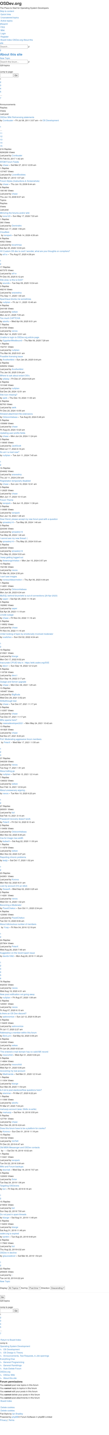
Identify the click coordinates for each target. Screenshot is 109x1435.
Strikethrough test (8, 700)
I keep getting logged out (11, 557)
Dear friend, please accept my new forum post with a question (29, 519)
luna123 (7, 216)
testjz (5, 860)
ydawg (6, 378)
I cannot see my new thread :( (14, 538)
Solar (14, 1179)
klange (15, 656)
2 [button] (0, 82)
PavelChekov (9, 908)
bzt (13, 812)
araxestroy (17, 292)
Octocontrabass (10, 416)
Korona (15, 879)
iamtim (6, 1236)
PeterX (7, 742)
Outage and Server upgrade (13, 681)
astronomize (8, 1016)
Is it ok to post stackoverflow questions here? (21, 1089)
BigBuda (16, 694)
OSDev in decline (8, 1252)
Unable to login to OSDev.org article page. (20, 337)
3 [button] (0, 85)
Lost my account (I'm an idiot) (13, 885)
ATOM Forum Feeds (9, 161)
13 (1, 139)
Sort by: (25, 1287)
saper (5, 598)
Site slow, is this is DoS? (11, 279)
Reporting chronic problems (13, 857)
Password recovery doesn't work (15, 818)
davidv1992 (8, 956)
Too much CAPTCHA (10, 318)
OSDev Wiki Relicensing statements (17, 117)
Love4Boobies (19, 174)
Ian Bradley (17, 1413)
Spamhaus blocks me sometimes (15, 298)
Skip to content (7, 11)
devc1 (6, 665)
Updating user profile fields (12, 432)
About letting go (7, 771)
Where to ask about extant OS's (15, 375)
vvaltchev (7, 637)
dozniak (6, 1169)
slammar (7, 1093)
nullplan (6, 302)
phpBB (15, 1416)
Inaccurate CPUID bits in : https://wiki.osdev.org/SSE (24, 662)
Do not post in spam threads (13, 1214)
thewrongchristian (11, 560)
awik (5, 397)
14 (1, 142)
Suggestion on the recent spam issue (17, 952)
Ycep (6, 927)
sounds (6, 283)
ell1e (5, 254)
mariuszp (7, 1112)
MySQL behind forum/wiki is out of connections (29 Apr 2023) (28, 595)
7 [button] (0, 98)
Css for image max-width (11, 837)
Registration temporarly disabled (15, 480)
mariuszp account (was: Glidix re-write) (18, 1109)
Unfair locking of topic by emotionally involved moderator (26, 633)
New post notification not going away (17, 994)
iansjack (8, 235)
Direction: (46, 1287)
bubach (6, 841)
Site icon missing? (8, 394)
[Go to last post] (26, 174)
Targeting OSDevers (9, 1185)
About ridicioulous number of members (18, 924)
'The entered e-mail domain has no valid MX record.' (24, 1051)
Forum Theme (6, 499)
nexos (15, 570)
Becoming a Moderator (10, 904)
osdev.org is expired (9, 1233)
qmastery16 (8, 522)
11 (1, 133)
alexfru (6, 321)
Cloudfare (4, 231)
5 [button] (0, 91)
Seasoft (6, 889)
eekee (15, 311)
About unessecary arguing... (13, 790)
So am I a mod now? (9, 452)
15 (1, 145)
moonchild (8, 1054)
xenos (15, 330)
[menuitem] (9, 17)
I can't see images (8, 576)
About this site (11, 54)
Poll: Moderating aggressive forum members (20, 739)
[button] (0, 68)
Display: (4, 1287)
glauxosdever (9, 1255)
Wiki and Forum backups (11, 1166)
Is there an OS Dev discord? (13, 1013)
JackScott (16, 445)
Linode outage (7, 614)
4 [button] (0, 88)
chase (6, 165)
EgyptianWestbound (12, 340)
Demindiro (17, 225)
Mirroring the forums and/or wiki (15, 212)
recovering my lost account (12, 1070)
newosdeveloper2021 (13, 723)
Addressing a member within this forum (18, 1032)
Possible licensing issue (11, 356)
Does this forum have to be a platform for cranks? (23, 1128)
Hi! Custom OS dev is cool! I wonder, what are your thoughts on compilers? (35, 251)
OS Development (51, 120)
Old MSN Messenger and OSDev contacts (20, 1147)
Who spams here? (8, 719)
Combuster (8, 120)
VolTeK (15, 1140)
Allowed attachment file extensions (16, 413)
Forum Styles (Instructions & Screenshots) (19, 180)
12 (1, 136)
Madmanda (8, 1074)
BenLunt (7, 1035)
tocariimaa (17, 244)
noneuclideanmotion (12, 579)
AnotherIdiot (8, 359)
